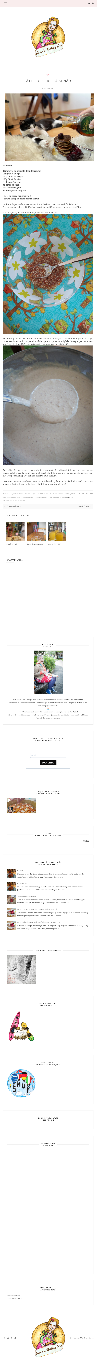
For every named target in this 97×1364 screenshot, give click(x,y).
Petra (46, 88)
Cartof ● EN (22, 883)
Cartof (20, 870)
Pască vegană (11, 544)
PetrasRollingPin (41, 497)
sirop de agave (8, 500)
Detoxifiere (18, 494)
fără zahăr (11, 497)
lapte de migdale (17, 190)
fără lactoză (64, 494)
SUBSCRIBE (48, 763)
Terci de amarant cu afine (35, 545)
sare (71, 497)
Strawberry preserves (26, 896)
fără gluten (53, 494)
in (17, 497)
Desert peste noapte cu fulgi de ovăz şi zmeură (37, 909)
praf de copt (54, 497)
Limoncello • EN (54, 544)
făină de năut (42, 494)
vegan (22, 500)
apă (47, 75)
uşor (17, 500)
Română (65, 497)
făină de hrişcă (29, 494)
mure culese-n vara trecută (31, 481)
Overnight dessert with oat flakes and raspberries (38, 922)
